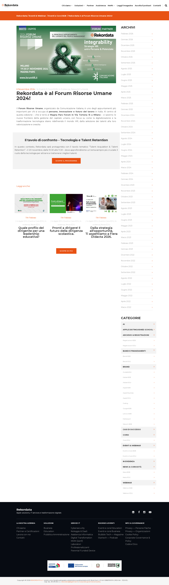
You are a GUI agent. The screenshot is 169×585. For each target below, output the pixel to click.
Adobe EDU (127, 382)
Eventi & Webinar (37, 16)
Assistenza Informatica (82, 534)
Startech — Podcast (108, 538)
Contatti (20, 538)
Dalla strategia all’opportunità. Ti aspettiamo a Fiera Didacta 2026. (101, 232)
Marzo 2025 (126, 98)
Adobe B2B (127, 377)
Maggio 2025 (126, 86)
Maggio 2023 (126, 226)
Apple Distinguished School (138, 330)
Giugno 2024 (126, 150)
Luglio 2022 (126, 284)
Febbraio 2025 (127, 103)
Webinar (127, 483)
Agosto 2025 (126, 68)
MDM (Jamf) (77, 541)
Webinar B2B (127, 488)
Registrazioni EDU (129, 345)
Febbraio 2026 (127, 34)
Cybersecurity (78, 528)
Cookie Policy (131, 534)
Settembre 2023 (128, 202)
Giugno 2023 (126, 220)
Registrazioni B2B (129, 340)
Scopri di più (66, 251)
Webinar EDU (128, 493)
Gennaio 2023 (127, 249)
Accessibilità (127, 372)
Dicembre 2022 (127, 255)
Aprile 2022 (126, 301)
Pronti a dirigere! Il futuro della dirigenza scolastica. (66, 231)
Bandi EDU (127, 361)
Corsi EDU (126, 440)
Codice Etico (131, 544)
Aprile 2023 (126, 231)
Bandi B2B (127, 356)
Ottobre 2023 (127, 197)
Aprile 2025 (125, 92)
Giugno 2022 (126, 290)
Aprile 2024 (126, 162)
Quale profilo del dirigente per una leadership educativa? (31, 232)
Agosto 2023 (126, 208)
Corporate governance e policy (90, 582)
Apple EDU (22, 221)
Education (49, 531)
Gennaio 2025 (127, 109)
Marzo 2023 (126, 237)
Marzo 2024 (126, 167)
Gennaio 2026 (127, 39)
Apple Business (128, 393)
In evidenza (64, 89)
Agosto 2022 (126, 278)
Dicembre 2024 (127, 115)
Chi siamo (21, 528)
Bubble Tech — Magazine (111, 534)
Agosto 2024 (126, 138)
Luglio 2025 (126, 74)
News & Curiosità (79, 89)
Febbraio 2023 (127, 243)
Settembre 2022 (128, 272)
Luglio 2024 (126, 144)
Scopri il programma (66, 161)
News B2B (126, 472)
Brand (126, 367)
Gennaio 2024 (127, 179)
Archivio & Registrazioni (136, 335)
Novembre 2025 (128, 51)
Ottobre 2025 (127, 57)
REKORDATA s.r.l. (37, 580)
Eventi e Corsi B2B (57, 16)
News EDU (35, 225)
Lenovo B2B (127, 414)
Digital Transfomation (81, 538)
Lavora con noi (23, 534)
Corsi (126, 435)
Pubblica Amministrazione (56, 534)
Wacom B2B (127, 424)
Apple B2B (127, 388)
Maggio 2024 (127, 156)
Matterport (127, 419)
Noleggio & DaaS (79, 531)
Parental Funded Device (83, 550)
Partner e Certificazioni (27, 531)
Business (48, 528)
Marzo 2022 (126, 307)
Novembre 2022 (128, 261)
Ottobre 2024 (127, 127)
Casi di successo (132, 429)
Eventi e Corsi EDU (36, 221)
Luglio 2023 (126, 214)
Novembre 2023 (128, 191)
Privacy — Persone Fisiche (138, 528)
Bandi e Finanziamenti (134, 351)
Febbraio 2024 (127, 173)
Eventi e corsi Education (110, 528)
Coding (125, 403)
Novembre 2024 (128, 121)
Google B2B (127, 408)
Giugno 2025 (126, 80)
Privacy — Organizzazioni (137, 531)
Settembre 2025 (128, 63)
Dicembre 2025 (127, 45)
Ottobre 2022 (127, 266)
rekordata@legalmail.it (69, 582)
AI (124, 324)
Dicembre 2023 (127, 185)
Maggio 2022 (126, 295)
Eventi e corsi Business (109, 531)
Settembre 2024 (128, 133)
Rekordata (21, 16)
